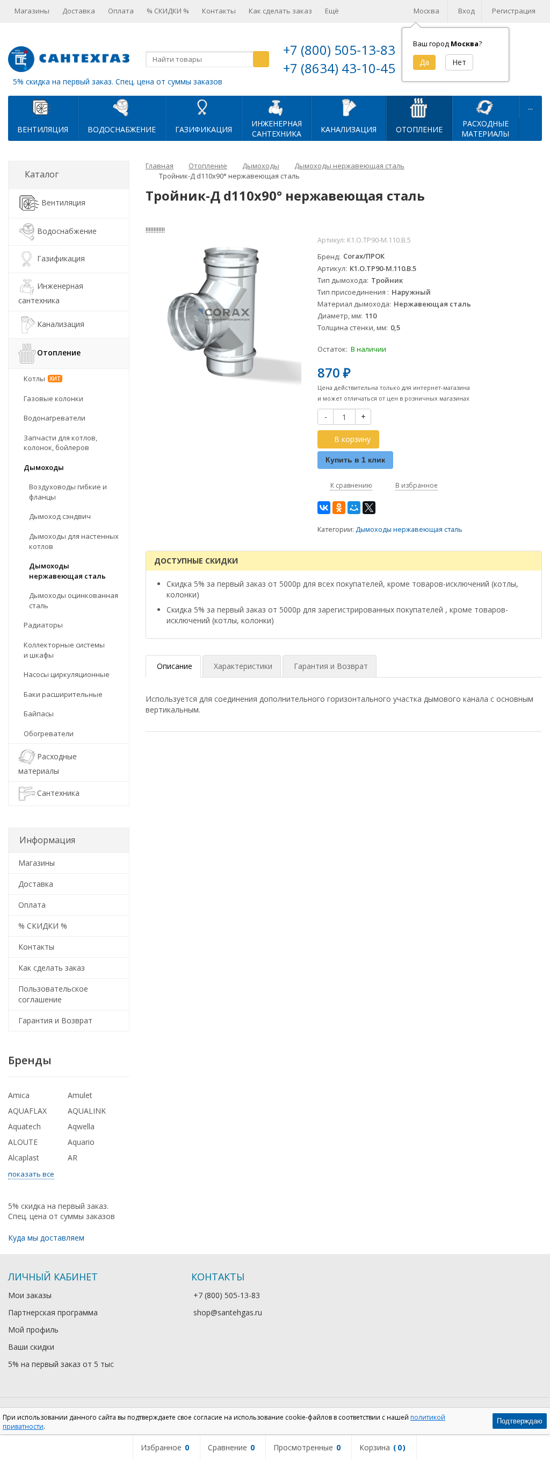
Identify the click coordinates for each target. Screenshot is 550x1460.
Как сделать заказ (280, 11)
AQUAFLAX (27, 1111)
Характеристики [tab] (243, 666)
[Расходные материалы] (485, 107)
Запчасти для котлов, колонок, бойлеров (60, 443)
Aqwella (81, 1126)
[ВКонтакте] (323, 507)
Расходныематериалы (485, 128)
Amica (19, 1095)
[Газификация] (203, 107)
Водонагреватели (54, 418)
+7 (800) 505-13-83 (339, 50)
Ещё (332, 11)
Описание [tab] (174, 666)
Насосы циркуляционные (67, 674)
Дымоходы (44, 467)
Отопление (419, 129)
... (530, 107)
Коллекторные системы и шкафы (64, 650)
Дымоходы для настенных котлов (74, 541)
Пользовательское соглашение (53, 994)
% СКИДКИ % (168, 11)
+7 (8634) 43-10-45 (339, 68)
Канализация (349, 129)
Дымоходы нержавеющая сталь (409, 529)
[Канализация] (348, 107)
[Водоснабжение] (121, 107)
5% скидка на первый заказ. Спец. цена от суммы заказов (117, 81)
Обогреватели (49, 733)
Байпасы (39, 713)
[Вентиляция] (43, 107)
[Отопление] (419, 107)
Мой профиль (33, 1329)
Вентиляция (42, 129)
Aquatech (24, 1126)
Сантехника (58, 793)
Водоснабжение (122, 129)
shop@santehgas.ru (227, 1312)
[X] (369, 507)
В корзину (352, 439)
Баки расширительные (63, 694)
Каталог (42, 174)
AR (72, 1157)
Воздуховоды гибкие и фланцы (68, 492)
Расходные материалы (47, 763)
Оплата (121, 11)
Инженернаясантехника (276, 128)
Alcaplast (23, 1157)
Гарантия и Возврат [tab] (331, 666)
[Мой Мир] (354, 507)
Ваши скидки (31, 1347)
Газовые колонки (53, 398)
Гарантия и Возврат (55, 1020)
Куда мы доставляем (46, 1238)
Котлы (42, 378)
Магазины (32, 11)
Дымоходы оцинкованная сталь (73, 600)
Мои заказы (30, 1295)
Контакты (219, 11)
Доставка (78, 11)
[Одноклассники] (338, 507)
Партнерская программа (53, 1312)
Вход (466, 11)
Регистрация (513, 11)
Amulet (80, 1095)
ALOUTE (23, 1142)
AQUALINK (87, 1111)
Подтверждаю (519, 1421)
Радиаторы (43, 625)
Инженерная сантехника (50, 293)
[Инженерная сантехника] (277, 107)
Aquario (81, 1142)
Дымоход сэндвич (60, 516)
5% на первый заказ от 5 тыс (61, 1364)
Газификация (203, 129)
